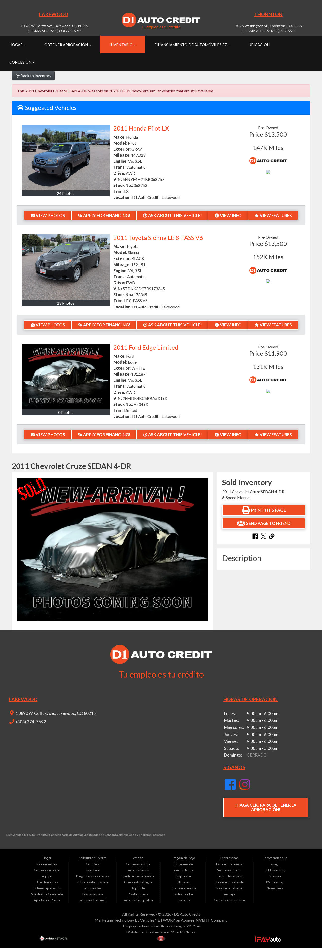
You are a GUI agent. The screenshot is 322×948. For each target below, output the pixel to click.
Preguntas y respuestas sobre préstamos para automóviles (92, 882)
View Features (276, 215)
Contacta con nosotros (229, 900)
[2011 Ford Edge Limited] (66, 376)
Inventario (122, 44)
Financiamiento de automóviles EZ (191, 44)
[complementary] (307, 933)
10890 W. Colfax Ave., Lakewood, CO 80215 (55, 713)
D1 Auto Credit (187, 914)
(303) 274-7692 (30, 721)
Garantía (184, 900)
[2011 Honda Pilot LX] (66, 157)
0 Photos (65, 412)
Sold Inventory (275, 870)
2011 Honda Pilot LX (141, 128)
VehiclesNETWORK (157, 920)
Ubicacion (259, 44)
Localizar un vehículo (229, 882)
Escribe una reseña (229, 864)
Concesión (20, 62)
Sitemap (275, 876)
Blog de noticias (47, 882)
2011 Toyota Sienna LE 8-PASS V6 (158, 237)
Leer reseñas (229, 858)
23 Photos (65, 302)
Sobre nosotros (46, 864)
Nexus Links (275, 888)
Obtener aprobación (66, 44)
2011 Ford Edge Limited (145, 347)
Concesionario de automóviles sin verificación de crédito (138, 870)
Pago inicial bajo (184, 858)
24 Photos (65, 193)
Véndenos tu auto (229, 870)
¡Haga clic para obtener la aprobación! (265, 807)
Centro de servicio (229, 876)
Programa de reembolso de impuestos (183, 870)
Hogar (16, 44)
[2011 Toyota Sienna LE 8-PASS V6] (66, 267)
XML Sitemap (275, 882)
